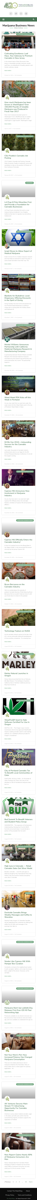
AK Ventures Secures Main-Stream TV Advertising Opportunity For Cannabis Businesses (16, 1107)
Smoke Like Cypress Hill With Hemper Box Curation (17, 962)
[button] (3, 19)
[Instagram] (21, 14)
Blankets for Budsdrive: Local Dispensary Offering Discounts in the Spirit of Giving (17, 297)
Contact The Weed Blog (14, 1191)
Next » (31, 1182)
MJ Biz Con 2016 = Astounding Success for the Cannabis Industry (17, 444)
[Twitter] (16, 14)
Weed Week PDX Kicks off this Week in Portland (17, 398)
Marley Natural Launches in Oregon (16, 674)
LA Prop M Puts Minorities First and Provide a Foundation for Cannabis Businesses (18, 204)
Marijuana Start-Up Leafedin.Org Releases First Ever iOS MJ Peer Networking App (18, 1010)
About (28, 1191)
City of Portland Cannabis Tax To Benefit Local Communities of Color (18, 772)
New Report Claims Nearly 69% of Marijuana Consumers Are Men (18, 1156)
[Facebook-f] (11, 14)
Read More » (8, 70)
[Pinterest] (26, 14)
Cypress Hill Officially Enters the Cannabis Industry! (18, 540)
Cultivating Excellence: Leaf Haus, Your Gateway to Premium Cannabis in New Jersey (18, 55)
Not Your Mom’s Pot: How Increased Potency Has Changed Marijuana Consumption (18, 1057)
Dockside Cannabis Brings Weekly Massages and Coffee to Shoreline (18, 914)
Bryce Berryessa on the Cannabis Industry (14, 585)
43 (26, 1182)
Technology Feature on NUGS (17, 631)
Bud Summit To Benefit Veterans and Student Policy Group (18, 820)
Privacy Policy (9, 1195)
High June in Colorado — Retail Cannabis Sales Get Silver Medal (18, 867)
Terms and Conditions (25, 1195)
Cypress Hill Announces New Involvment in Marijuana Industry (16, 493)
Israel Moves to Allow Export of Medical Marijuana (18, 252)
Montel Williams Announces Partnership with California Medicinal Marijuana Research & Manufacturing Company (18, 348)
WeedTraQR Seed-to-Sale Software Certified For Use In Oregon (16, 722)
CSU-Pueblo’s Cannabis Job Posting (16, 156)
